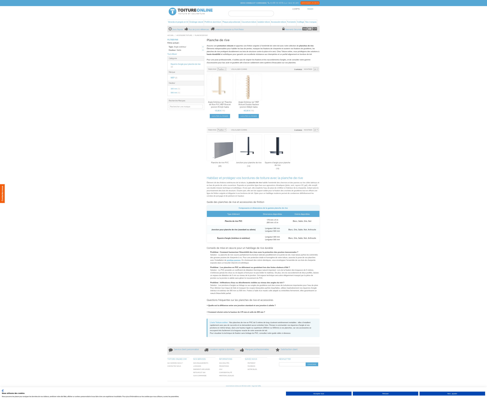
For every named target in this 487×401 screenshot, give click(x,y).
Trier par (212, 69)
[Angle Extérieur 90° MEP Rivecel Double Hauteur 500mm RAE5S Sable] (249, 87)
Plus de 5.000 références (198, 29)
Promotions (224, 366)
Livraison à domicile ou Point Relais (229, 29)
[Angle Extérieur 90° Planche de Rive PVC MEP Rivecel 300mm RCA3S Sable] (220, 87)
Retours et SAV (199, 372)
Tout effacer (172, 54)
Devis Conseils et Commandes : (253, 3)
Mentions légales (226, 376)
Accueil (170, 35)
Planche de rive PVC (220, 163)
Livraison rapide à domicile (222, 349)
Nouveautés (224, 363)
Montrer (308, 69)
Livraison (197, 366)
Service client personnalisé (186, 349)
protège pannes (234, 260)
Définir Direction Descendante (228, 69)
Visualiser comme (239, 69)
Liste (254, 69)
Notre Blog (252, 369)
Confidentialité (225, 372)
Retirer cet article (203, 46)
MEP (174, 77)
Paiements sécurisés (201, 369)
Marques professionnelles (257, 349)
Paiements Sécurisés (293, 29)
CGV (220, 369)
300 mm (175, 88)
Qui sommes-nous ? (175, 363)
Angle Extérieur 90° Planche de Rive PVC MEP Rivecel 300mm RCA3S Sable (220, 104)
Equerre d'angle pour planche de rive (186, 65)
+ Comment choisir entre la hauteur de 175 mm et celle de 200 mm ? (236, 312)
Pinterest (251, 363)
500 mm (175, 92)
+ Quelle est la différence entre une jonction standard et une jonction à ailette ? (241, 305)
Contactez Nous (174, 366)
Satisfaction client (289, 349)
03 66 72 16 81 (277, 3)
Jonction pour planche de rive (249, 163)
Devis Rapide (177, 29)
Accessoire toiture (184, 35)
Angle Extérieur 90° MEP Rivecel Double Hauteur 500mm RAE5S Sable (248, 104)
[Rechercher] (270, 14)
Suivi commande (199, 376)
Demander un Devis (310, 3)
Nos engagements (200, 363)
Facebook (251, 366)
